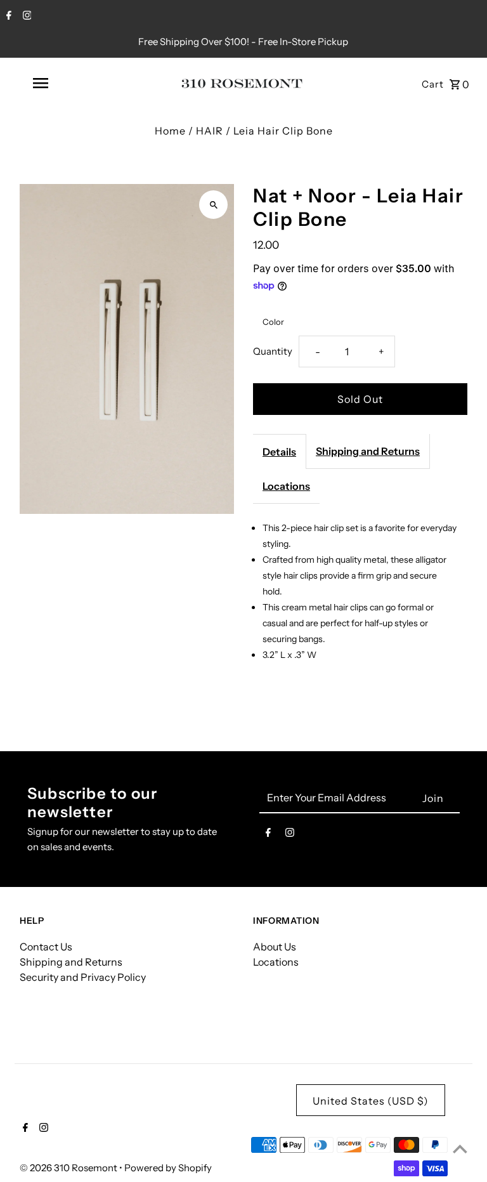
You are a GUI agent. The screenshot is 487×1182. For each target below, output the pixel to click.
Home (170, 130)
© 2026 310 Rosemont (69, 1168)
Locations (286, 486)
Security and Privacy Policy (83, 977)
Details (279, 451)
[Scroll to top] (460, 1148)
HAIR (209, 130)
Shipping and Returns (368, 451)
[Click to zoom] (213, 204)
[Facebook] (7, 16)
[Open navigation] (62, 83)
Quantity (272, 351)
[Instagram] (26, 16)
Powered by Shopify (168, 1168)
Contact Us (46, 946)
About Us (274, 946)
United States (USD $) (371, 1100)
